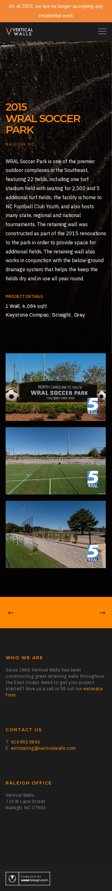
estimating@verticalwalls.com (43, 748)
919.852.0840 (25, 742)
